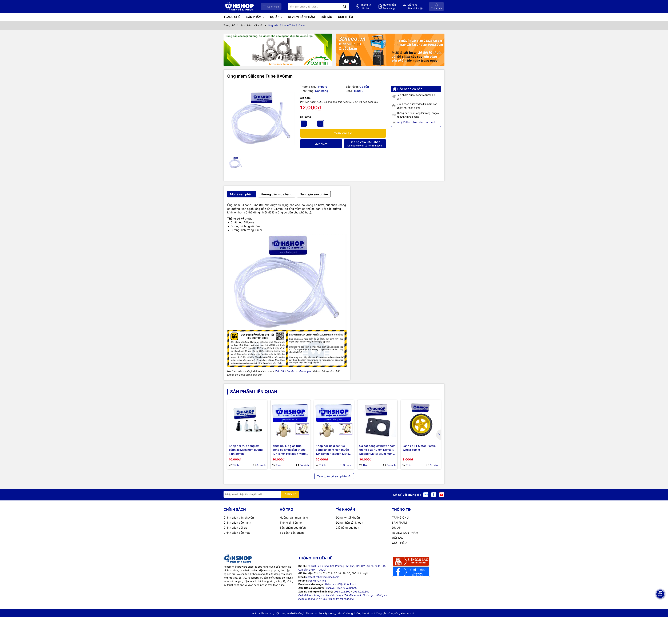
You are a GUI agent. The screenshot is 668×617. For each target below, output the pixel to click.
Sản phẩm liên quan (253, 391)
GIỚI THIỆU (345, 17)
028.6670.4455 (317, 580)
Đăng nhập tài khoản (349, 522)
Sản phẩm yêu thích (293, 527)
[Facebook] (433, 494)
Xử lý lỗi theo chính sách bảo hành (416, 122)
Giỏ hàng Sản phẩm (414, 6)
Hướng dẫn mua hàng (294, 517)
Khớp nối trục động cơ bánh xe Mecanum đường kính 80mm (246, 449)
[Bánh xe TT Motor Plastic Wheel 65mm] (421, 420)
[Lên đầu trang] (660, 603)
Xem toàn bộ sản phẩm (332, 476)
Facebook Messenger (299, 371)
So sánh (260, 465)
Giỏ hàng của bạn (347, 527)
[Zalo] (425, 494)
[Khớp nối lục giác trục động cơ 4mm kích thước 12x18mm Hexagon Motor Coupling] (334, 420)
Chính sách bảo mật (237, 532)
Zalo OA (279, 371)
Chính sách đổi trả (236, 527)
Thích (235, 465)
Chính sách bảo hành (237, 522)
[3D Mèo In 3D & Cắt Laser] (390, 50)
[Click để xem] (261, 118)
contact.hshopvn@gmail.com (322, 576)
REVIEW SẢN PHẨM (301, 17)
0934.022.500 (361, 591)
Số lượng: (306, 116)
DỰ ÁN (275, 17)
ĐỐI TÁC (326, 17)
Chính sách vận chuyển (239, 517)
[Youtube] (441, 494)
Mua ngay (321, 143)
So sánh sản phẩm (292, 532)
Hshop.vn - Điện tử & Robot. (341, 584)
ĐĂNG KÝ (290, 494)
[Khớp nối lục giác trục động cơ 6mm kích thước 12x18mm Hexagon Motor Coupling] (291, 420)
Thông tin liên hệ (291, 522)
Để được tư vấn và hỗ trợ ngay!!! (365, 143)
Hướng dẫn (389, 6)
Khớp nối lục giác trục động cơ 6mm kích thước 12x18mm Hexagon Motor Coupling (289, 450)
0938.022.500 (342, 591)
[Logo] (239, 6)
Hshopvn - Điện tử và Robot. (340, 587)
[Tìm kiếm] (344, 6)
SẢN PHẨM (254, 17)
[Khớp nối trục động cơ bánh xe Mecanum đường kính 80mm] (247, 420)
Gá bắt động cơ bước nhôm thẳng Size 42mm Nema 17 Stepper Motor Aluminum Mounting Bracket (377, 450)
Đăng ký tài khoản (348, 517)
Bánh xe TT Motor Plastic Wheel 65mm (419, 447)
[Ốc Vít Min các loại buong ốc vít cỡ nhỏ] (278, 50)
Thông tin (366, 6)
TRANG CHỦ (232, 17)
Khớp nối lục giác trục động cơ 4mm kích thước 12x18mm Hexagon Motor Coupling (333, 450)
